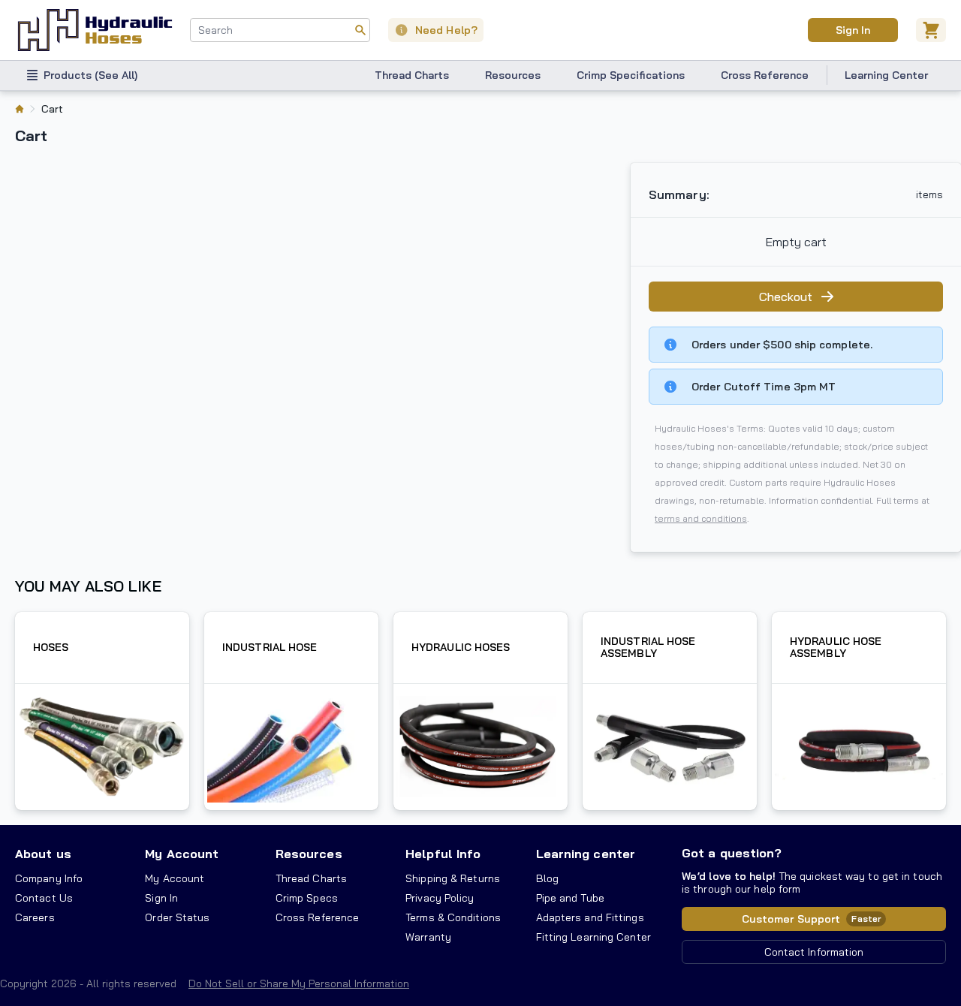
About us (43, 853)
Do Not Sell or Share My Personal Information (298, 983)
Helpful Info (442, 853)
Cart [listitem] (52, 109)
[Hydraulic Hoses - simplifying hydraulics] (95, 30)
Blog (547, 878)
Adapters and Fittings (590, 917)
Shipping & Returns (452, 878)
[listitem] (19, 108)
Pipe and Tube (570, 898)
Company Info (49, 878)
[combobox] (280, 30)
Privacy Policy (439, 898)
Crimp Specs (307, 898)
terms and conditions (701, 518)
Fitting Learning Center (593, 937)
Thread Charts (412, 75)
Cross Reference (765, 75)
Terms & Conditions (453, 917)
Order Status (177, 917)
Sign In (852, 30)
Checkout (785, 296)
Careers (35, 917)
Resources (513, 75)
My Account (181, 853)
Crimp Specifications (631, 75)
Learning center (585, 853)
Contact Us (44, 898)
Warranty (428, 937)
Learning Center (886, 75)
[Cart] (931, 30)
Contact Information (814, 952)
